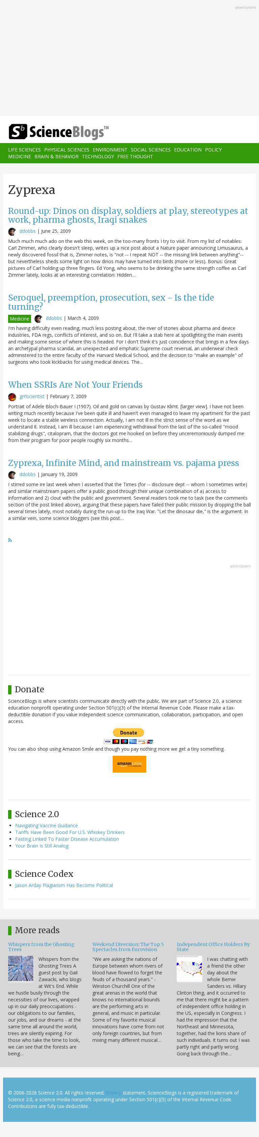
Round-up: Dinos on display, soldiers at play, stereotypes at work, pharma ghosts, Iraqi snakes (128, 215)
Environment (110, 149)
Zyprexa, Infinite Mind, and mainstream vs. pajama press (123, 463)
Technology (98, 156)
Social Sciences (151, 149)
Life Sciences (24, 149)
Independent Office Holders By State (213, 946)
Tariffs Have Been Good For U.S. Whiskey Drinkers (70, 832)
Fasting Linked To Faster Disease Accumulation (67, 839)
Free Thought (135, 156)
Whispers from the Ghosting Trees (41, 946)
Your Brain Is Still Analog (41, 845)
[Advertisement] (129, 58)
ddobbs (28, 231)
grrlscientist (32, 396)
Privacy (113, 1092)
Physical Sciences (66, 149)
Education (188, 149)
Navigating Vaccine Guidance (46, 825)
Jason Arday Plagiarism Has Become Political (64, 885)
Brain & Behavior (56, 156)
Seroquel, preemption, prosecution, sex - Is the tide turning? (111, 302)
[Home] (48, 132)
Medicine (19, 156)
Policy (213, 149)
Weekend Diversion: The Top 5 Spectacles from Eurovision (128, 946)
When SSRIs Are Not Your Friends (75, 385)
